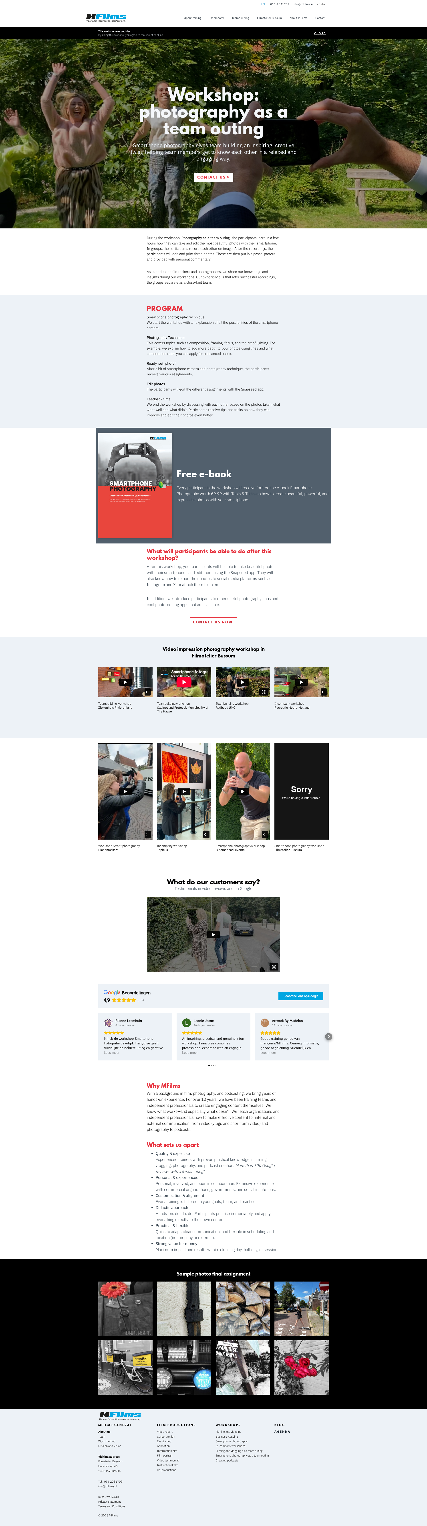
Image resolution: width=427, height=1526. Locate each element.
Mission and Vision (109, 1446)
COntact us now (213, 622)
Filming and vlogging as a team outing (239, 1451)
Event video (164, 1441)
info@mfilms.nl (303, 4)
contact (322, 4)
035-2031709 (279, 4)
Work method (106, 1441)
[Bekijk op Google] (108, 1022)
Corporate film (166, 1437)
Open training (192, 18)
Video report (165, 1432)
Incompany (216, 18)
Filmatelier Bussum (269, 18)
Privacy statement (109, 1502)
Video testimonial (168, 1460)
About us (104, 1432)
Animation (163, 1446)
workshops (228, 1425)
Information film (167, 1451)
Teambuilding (240, 18)
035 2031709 (113, 1481)
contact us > (213, 177)
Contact (320, 18)
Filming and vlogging (228, 1432)
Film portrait (164, 1455)
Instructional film (167, 1465)
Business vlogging (227, 1437)
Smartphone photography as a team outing (242, 1455)
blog (279, 1425)
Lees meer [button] (111, 1052)
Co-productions (166, 1470)
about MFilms (298, 18)
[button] (98, 1036)
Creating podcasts (227, 1460)
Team (101, 1437)
